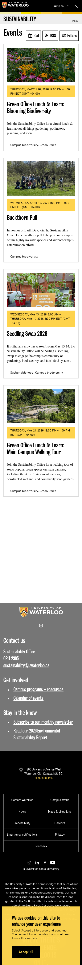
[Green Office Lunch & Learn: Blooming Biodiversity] (41, 65)
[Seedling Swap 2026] (41, 290)
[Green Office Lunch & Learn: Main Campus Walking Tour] (41, 406)
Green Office (48, 145)
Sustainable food (21, 372)
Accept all (26, 952)
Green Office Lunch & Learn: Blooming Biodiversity (36, 107)
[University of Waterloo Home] (15, 6)
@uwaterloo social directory (41, 869)
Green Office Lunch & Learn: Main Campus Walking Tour (36, 448)
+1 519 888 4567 (44, 778)
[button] (61, 6)
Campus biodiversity (24, 145)
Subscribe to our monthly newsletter (43, 722)
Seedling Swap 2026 (27, 333)
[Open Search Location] (76, 6)
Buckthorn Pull (22, 217)
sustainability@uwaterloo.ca (26, 665)
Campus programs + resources (38, 689)
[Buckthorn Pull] (41, 178)
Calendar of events (28, 698)
